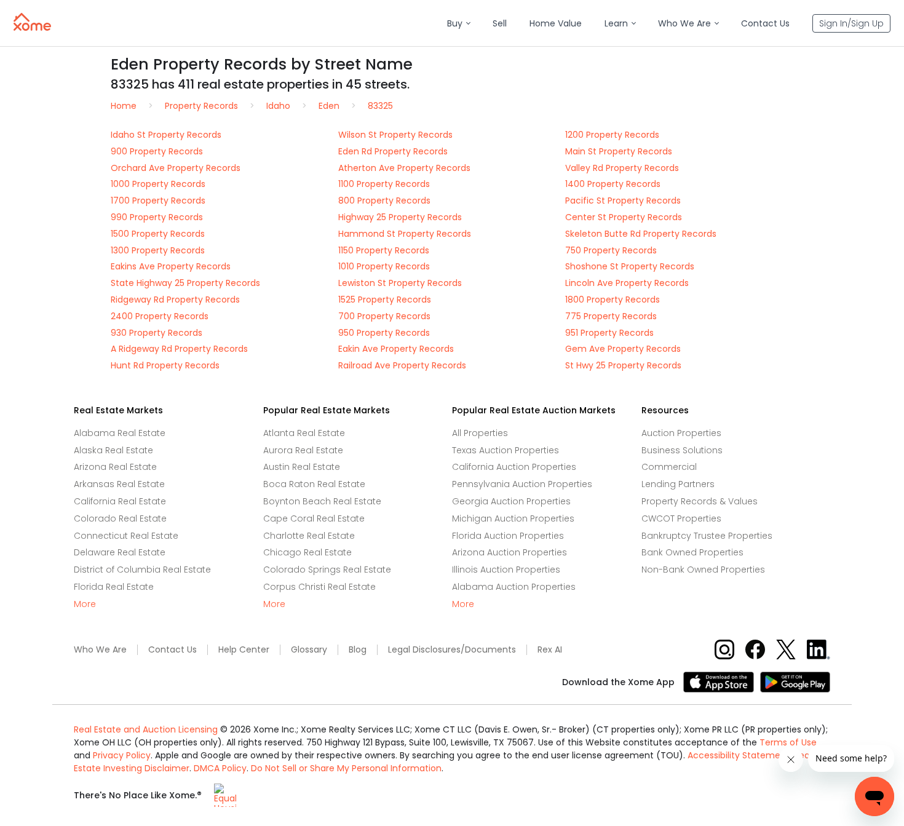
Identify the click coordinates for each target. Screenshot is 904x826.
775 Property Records (611, 316)
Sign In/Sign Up (851, 23)
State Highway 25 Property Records (185, 283)
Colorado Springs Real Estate (327, 569)
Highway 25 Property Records (400, 217)
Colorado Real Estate (120, 518)
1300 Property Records (158, 250)
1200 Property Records (612, 135)
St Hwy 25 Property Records (623, 365)
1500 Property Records (158, 234)
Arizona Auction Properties (509, 552)
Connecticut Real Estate (126, 536)
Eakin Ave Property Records (396, 349)
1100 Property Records (384, 184)
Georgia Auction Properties (511, 501)
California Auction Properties (514, 467)
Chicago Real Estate (307, 552)
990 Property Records (157, 217)
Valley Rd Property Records (622, 168)
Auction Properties (681, 433)
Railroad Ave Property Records (402, 365)
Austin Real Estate (301, 467)
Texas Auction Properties (505, 450)
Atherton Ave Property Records (404, 168)
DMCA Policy (220, 768)
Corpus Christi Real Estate (319, 587)
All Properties (480, 433)
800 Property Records (384, 200)
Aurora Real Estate (303, 450)
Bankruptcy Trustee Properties (706, 536)
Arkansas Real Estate (119, 484)
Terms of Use (788, 742)
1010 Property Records (384, 266)
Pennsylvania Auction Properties (522, 484)
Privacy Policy (122, 755)
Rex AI (549, 650)
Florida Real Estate (114, 587)
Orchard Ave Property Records (175, 168)
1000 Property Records (158, 184)
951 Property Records (609, 333)
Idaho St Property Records (166, 135)
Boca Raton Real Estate (314, 484)
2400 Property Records (159, 316)
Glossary (309, 650)
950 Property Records (384, 333)
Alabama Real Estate (119, 433)
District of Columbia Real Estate (142, 569)
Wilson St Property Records (395, 135)
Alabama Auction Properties (514, 587)
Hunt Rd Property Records (165, 365)
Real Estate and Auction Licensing (146, 729)
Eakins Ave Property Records (171, 266)
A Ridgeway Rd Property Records (179, 349)
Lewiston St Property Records (400, 283)
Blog (358, 650)
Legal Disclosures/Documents (452, 650)
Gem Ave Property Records (623, 349)
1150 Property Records (383, 250)
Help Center (243, 650)
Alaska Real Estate (113, 450)
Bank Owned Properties (692, 552)
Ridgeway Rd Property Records (175, 299)
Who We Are (100, 650)
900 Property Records (157, 151)
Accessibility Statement (739, 755)
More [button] (85, 604)
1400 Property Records (612, 184)
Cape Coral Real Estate (314, 518)
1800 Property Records (612, 299)
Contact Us (172, 650)
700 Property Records (384, 316)
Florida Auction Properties (508, 536)
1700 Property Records (158, 200)
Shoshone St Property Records (629, 266)
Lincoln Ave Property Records (627, 283)
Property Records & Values (699, 501)
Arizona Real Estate (115, 467)
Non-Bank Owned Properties (703, 569)
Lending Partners (678, 484)
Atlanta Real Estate (304, 433)
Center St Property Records (623, 217)
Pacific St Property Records (623, 200)
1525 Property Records (384, 299)
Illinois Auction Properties (506, 569)
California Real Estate (120, 501)
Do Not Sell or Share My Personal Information (346, 768)
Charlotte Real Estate (309, 536)
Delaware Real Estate (119, 552)
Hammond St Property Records (404, 234)
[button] (458, 24)
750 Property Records (611, 250)
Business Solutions (682, 450)
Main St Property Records (618, 151)
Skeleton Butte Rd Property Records (640, 234)
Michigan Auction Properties (513, 518)
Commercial (669, 467)
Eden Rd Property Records (393, 151)
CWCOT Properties (681, 518)
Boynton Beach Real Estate (322, 501)
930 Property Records (156, 333)
